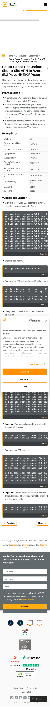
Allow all (25, 372)
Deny (25, 387)
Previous (11, 523)
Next (40, 523)
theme (26, 545)
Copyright (8, 540)
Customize (23, 379)
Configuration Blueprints (27, 56)
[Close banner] (46, 321)
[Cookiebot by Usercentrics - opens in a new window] (30, 320)
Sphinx (14, 545)
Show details (36, 364)
